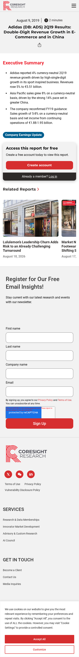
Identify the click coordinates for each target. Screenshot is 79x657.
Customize (39, 649)
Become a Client (12, 570)
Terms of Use (64, 400)
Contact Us (9, 577)
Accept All (39, 639)
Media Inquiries (12, 583)
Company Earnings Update (23, 135)
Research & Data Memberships (21, 519)
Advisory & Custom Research (20, 533)
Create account (39, 165)
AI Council (9, 540)
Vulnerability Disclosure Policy (22, 490)
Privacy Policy (45, 400)
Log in (53, 176)
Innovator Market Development (21, 526)
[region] (39, 629)
